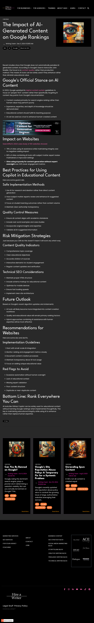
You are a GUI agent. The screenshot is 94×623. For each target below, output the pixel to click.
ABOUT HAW (62, 8)
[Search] (88, 8)
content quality (28, 70)
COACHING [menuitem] (7, 547)
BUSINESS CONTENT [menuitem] (55, 536)
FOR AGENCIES (39, 8)
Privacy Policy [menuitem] (21, 606)
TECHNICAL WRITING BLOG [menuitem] (57, 561)
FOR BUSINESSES (23, 8)
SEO (5, 48)
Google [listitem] (13, 496)
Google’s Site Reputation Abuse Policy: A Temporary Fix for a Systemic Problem (46, 473)
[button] (64, 589)
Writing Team (11, 44)
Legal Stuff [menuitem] (8, 606)
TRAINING (51, 8)
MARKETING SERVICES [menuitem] (10, 536)
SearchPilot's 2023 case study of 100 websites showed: (25, 144)
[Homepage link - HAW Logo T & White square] (16, 603)
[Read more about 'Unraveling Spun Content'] (77, 449)
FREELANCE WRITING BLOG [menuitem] (57, 557)
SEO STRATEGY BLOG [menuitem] (55, 540)
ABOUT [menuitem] (28, 538)
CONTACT (82, 8)
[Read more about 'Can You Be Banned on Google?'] (16, 449)
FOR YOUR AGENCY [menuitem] (10, 543)
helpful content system (35, 90)
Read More (25, 511)
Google (15, 48)
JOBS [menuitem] (27, 545)
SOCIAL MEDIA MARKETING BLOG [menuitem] (58, 544)
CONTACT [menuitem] (29, 541)
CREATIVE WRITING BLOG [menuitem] (57, 553)
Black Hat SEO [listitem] (10, 499)
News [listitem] (49, 507)
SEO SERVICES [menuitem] (8, 540)
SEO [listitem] (7, 496)
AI (9, 48)
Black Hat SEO (24, 48)
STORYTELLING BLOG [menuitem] (55, 549)
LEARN (72, 8)
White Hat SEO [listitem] (82, 489)
